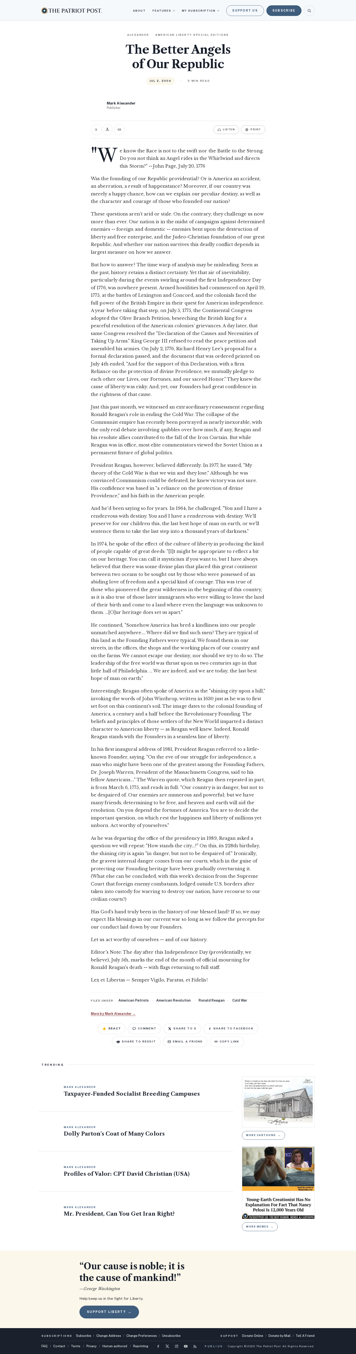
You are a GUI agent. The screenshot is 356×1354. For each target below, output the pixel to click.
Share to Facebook (233, 1028)
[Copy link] (119, 129)
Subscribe (283, 10)
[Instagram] (176, 1346)
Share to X (184, 1028)
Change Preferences (141, 1336)
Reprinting (140, 1346)
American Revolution (173, 1000)
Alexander (138, 35)
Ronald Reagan (212, 1000)
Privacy (91, 1346)
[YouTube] (186, 1346)
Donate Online (252, 1336)
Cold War (239, 1000)
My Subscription (199, 10)
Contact (59, 1346)
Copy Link (229, 1041)
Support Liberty (109, 1312)
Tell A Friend (305, 1336)
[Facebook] (158, 1346)
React (111, 1028)
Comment (147, 1028)
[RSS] (195, 1346)
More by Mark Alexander (113, 1014)
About (139, 10)
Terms (75, 1346)
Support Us (245, 10)
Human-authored (114, 1346)
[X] (167, 1346)
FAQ (44, 1346)
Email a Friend (188, 1041)
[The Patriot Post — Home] (71, 10)
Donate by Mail (280, 1336)
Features (162, 10)
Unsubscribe (171, 1336)
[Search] (309, 10)
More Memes (260, 1226)
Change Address (108, 1336)
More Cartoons (263, 1135)
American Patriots (133, 1000)
